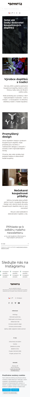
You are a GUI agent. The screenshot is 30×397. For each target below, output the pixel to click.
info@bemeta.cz (15, 370)
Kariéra (15, 344)
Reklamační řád (15, 321)
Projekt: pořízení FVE (15, 353)
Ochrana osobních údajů (15, 324)
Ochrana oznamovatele (15, 326)
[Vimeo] (15, 303)
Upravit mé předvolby (10, 393)
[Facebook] (9, 303)
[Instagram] (12, 303)
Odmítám (15, 390)
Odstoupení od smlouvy (15, 319)
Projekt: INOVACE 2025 (15, 351)
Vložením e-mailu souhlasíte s (14, 248)
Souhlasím (6, 390)
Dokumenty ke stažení (15, 341)
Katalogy (15, 314)
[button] (17, 12)
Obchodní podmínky (15, 317)
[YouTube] (19, 303)
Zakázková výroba (15, 346)
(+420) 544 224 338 (15, 369)
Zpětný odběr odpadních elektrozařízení (15, 329)
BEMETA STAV (15, 349)
